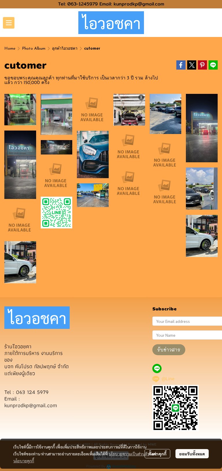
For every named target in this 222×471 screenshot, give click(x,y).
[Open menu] (8, 23)
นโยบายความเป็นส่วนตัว (129, 453)
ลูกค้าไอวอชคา (64, 48)
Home (9, 48)
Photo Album (33, 48)
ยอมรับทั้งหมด (192, 453)
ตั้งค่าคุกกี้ (157, 453)
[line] (157, 368)
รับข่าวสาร (168, 350)
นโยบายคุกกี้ (23, 460)
